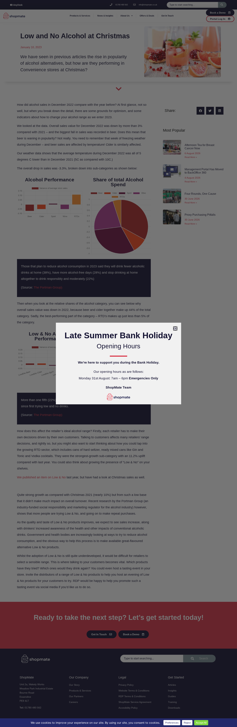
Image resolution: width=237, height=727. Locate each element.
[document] (118, 363)
